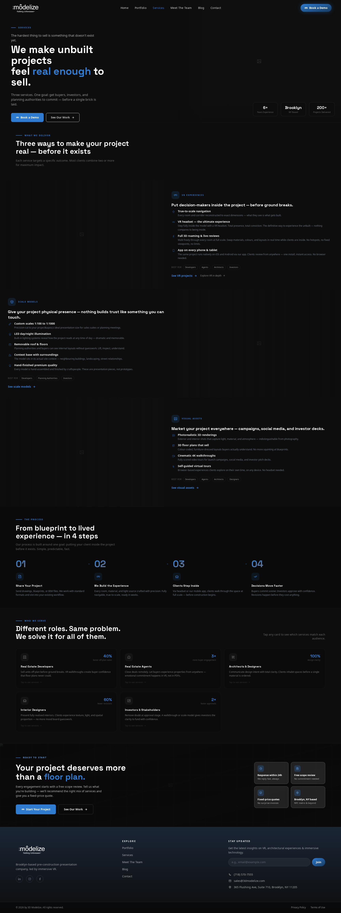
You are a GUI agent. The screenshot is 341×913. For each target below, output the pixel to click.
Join (318, 862)
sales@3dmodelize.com (249, 881)
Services (158, 8)
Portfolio (140, 8)
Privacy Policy (298, 907)
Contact (216, 8)
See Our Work (60, 117)
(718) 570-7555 (243, 874)
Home (124, 8)
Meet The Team (181, 8)
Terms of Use (318, 907)
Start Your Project (38, 809)
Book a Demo (318, 8)
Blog (201, 8)
